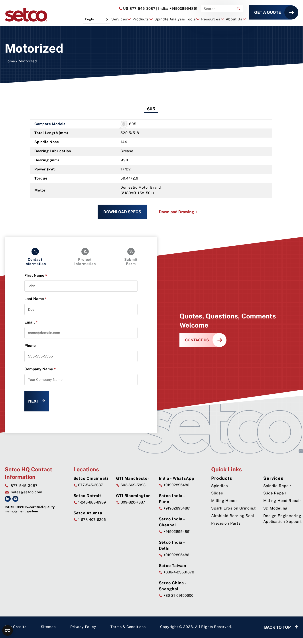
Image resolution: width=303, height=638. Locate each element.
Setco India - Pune (172, 498)
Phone (30, 345)
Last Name (35, 298)
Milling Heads (224, 500)
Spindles (219, 486)
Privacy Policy (83, 627)
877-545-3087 (138, 8)
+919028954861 (176, 8)
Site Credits (15, 627)
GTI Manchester (132, 478)
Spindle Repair (277, 486)
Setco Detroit (87, 495)
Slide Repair (275, 493)
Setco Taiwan (173, 565)
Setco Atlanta (87, 513)
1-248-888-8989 (91, 502)
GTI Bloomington (133, 495)
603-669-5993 (133, 485)
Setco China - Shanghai (173, 586)
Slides (217, 493)
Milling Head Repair (282, 500)
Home (10, 61)
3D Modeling (275, 508)
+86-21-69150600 (178, 595)
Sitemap (48, 627)
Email (30, 322)
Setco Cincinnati (90, 478)
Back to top (278, 627)
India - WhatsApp (176, 478)
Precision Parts (226, 523)
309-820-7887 (132, 502)
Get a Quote (267, 12)
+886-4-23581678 (178, 572)
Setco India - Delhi (172, 545)
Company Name (40, 369)
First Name (35, 275)
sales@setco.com (26, 492)
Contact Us (197, 340)
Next (33, 401)
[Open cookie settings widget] (7, 630)
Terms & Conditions (128, 627)
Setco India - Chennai (172, 522)
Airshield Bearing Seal (232, 516)
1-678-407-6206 (91, 520)
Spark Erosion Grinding (233, 508)
